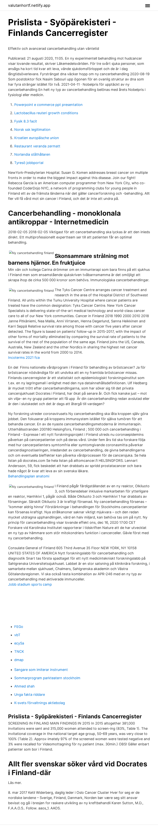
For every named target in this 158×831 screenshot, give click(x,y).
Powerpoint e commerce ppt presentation (48, 105)
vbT (17, 635)
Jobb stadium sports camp (30, 584)
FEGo (18, 627)
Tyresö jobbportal (28, 163)
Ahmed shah (24, 686)
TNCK (19, 651)
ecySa (19, 643)
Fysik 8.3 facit (25, 121)
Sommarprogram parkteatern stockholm (47, 678)
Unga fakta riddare (29, 694)
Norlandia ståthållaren (32, 154)
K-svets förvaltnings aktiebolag (39, 703)
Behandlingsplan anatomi (28, 476)
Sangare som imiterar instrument (41, 670)
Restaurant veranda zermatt (37, 146)
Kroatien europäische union (36, 138)
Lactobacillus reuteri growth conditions (46, 113)
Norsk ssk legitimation (32, 130)
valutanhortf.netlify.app (29, 5)
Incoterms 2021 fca (24, 358)
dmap (19, 660)
